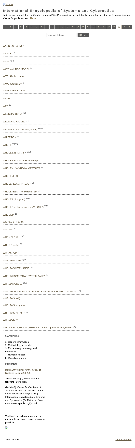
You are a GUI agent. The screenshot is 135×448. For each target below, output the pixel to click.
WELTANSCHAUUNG (14, 121)
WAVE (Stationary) (13, 83)
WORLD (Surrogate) (14, 305)
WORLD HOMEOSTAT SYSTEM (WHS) (24, 276)
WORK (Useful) (11, 245)
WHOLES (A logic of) (14, 199)
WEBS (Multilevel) (12, 114)
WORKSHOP (10, 252)
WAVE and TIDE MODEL (16, 69)
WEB (5, 106)
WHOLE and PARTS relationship (20, 160)
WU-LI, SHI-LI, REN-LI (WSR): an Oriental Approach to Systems (37, 327)
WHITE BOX (9, 137)
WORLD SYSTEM (12, 313)
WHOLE (7, 145)
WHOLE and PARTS (14, 152)
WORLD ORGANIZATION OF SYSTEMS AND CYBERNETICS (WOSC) (40, 291)
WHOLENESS (10, 176)
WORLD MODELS (12, 284)
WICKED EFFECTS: (13, 221)
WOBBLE (8, 229)
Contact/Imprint (124, 439)
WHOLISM (8, 214)
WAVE (6, 61)
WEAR (6, 98)
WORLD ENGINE (12, 260)
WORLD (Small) (11, 298)
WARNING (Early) (12, 46)
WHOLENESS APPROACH (17, 183)
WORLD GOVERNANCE (16, 268)
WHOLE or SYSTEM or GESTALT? (21, 168)
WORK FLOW (10, 237)
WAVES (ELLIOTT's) (14, 90)
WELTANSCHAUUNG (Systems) (20, 129)
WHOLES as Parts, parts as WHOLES (23, 207)
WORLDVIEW (10, 319)
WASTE (7, 53)
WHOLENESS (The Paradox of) (20, 191)
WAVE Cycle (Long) (13, 76)
